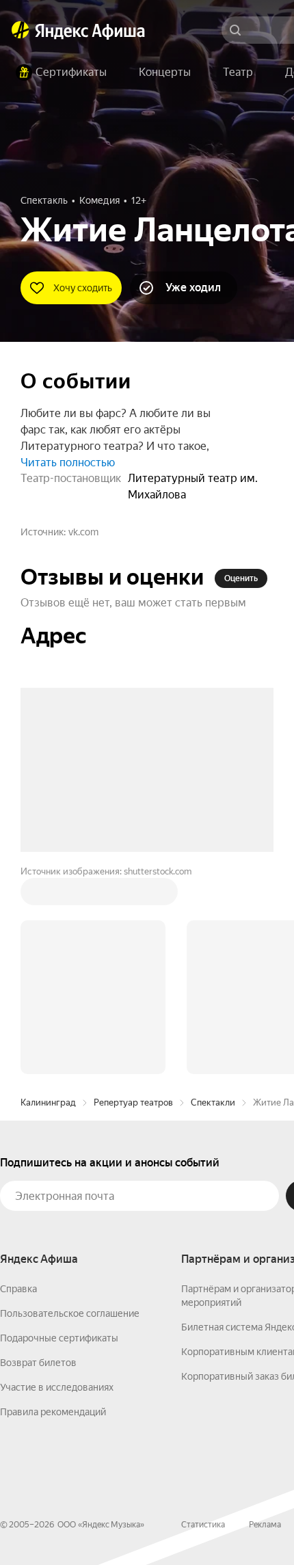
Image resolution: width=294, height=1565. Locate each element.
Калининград (48, 895)
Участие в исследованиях (56, 1180)
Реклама (265, 1317)
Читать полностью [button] (68, 462)
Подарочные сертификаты (59, 1130)
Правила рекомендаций (53, 1204)
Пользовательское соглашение (69, 1106)
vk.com (83, 531)
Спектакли (213, 895)
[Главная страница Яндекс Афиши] (20, 30)
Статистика (203, 1317)
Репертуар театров (133, 895)
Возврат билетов (38, 1155)
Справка (18, 1081)
